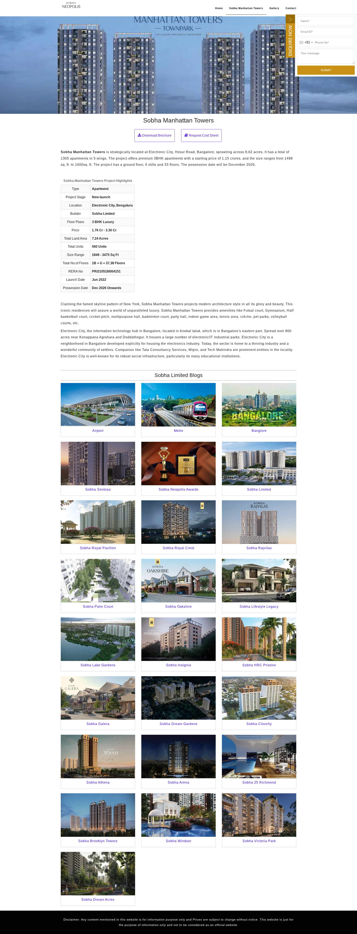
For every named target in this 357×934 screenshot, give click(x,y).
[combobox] (306, 42)
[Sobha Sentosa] (98, 463)
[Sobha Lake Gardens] (98, 639)
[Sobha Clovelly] (259, 698)
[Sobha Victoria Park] (259, 815)
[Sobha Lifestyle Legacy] (259, 580)
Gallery (274, 8)
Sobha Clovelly (259, 724)
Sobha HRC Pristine (259, 665)
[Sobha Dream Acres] (98, 873)
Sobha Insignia (178, 665)
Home (219, 8)
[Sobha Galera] (98, 698)
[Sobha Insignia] (178, 639)
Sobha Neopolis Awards (179, 489)
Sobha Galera (98, 724)
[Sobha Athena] (98, 756)
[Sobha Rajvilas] (259, 522)
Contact (291, 8)
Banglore (259, 430)
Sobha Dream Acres (97, 899)
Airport (98, 430)
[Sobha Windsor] (178, 815)
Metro (178, 430)
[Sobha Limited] (71, 5)
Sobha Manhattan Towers (246, 8)
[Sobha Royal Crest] (178, 522)
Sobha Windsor (178, 841)
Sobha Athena (98, 782)
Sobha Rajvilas (259, 548)
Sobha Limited (259, 489)
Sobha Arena (178, 782)
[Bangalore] (259, 404)
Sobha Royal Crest (178, 548)
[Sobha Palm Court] (98, 580)
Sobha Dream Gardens (179, 724)
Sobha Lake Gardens (98, 665)
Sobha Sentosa (98, 489)
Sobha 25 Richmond (259, 782)
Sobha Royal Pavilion (98, 548)
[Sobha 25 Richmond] (259, 756)
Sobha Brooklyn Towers (98, 841)
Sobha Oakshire (178, 606)
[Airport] (98, 404)
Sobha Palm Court (98, 606)
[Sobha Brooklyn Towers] (98, 815)
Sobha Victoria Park (259, 841)
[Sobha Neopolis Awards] (178, 463)
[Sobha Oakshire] (178, 580)
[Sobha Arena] (178, 756)
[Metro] (178, 404)
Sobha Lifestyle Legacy (259, 606)
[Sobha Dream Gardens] (178, 698)
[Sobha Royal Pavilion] (98, 522)
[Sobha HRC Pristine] (259, 639)
